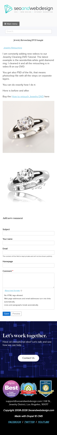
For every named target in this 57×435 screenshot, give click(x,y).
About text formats (12, 291)
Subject (6, 229)
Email (5, 248)
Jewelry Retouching (12, 48)
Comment (7, 271)
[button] (11, 24)
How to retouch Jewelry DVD (28, 96)
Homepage (8, 261)
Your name (7, 239)
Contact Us (28, 358)
